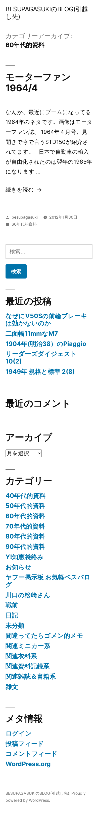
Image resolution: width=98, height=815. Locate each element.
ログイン (19, 733)
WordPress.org (28, 764)
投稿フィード (25, 743)
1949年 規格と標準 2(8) (40, 371)
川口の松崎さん (28, 595)
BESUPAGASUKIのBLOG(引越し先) (47, 12)
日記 (12, 615)
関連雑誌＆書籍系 (31, 676)
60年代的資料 (24, 224)
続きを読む (20, 189)
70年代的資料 (25, 526)
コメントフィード (32, 753)
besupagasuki (25, 217)
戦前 (12, 605)
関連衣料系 (21, 656)
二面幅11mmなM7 (32, 333)
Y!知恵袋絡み (25, 557)
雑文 (12, 686)
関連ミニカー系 (28, 646)
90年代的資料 (25, 546)
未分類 (15, 625)
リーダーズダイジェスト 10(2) (41, 357)
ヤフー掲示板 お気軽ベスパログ (48, 580)
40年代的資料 (25, 495)
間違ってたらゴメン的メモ (44, 635)
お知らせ (18, 567)
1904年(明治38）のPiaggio (46, 343)
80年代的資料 (25, 536)
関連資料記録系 (28, 666)
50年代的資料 (25, 505)
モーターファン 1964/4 (43, 82)
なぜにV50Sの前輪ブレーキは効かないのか (46, 319)
